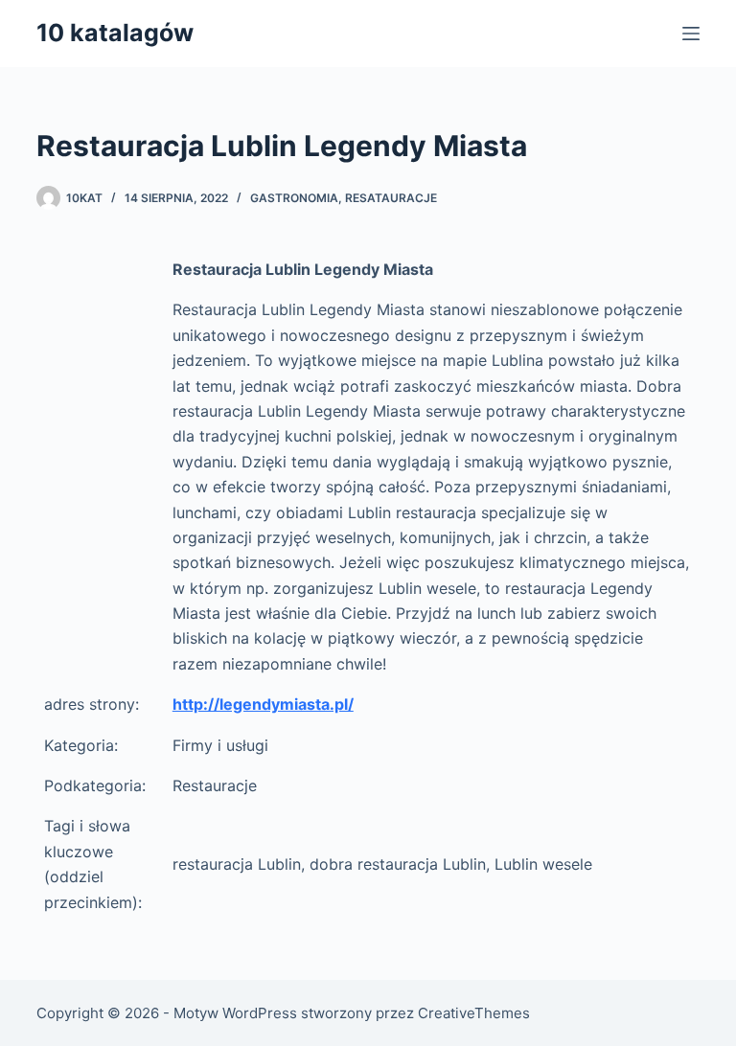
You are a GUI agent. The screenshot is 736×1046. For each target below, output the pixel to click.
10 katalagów (115, 32)
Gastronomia (294, 198)
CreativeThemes (474, 1013)
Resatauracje (391, 198)
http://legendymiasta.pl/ (263, 704)
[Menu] (691, 33)
